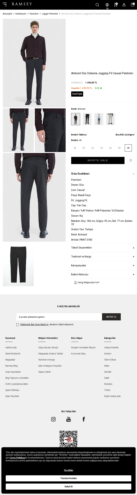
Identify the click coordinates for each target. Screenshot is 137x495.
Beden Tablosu (79, 134)
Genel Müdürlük (12, 353)
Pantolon (34, 14)
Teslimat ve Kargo (46, 360)
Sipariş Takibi (44, 372)
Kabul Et (69, 486)
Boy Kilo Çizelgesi (125, 134)
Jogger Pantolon (50, 14)
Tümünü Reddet (68, 478)
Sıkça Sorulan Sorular (48, 347)
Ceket (106, 378)
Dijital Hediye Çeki (112, 396)
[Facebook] (83, 419)
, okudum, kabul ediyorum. (47, 324)
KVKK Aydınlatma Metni (16, 384)
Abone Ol (111, 317)
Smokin (107, 353)
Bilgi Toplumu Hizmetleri (17, 378)
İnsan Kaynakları (13, 372)
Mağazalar (10, 360)
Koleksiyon (21, 14)
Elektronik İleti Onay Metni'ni (34, 324)
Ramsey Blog (11, 366)
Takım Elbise (110, 360)
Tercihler (68, 470)
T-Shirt (107, 390)
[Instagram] (53, 419)
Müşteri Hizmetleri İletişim (83, 347)
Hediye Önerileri (111, 347)
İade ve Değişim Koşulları (50, 366)
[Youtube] (68, 419)
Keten (106, 366)
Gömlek (107, 372)
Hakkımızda (11, 347)
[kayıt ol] (124, 4)
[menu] (5, 4)
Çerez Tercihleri (12, 396)
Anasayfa (7, 14)
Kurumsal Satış (78, 353)
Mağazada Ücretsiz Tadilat (50, 353)
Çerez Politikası (12, 390)
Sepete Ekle (98, 160)
